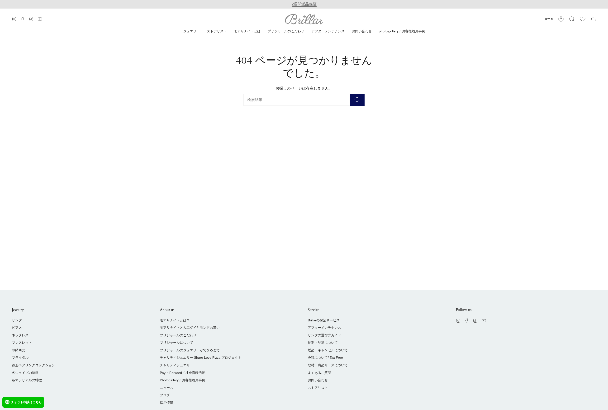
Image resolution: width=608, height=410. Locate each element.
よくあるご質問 (319, 373)
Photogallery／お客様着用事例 (182, 380)
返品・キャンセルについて (328, 350)
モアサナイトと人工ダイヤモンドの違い (190, 327)
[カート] (593, 19)
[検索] (357, 100)
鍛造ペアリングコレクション (33, 365)
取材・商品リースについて (328, 365)
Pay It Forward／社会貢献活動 (182, 373)
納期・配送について (323, 342)
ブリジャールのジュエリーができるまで (190, 350)
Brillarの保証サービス (324, 320)
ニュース (166, 388)
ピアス (17, 327)
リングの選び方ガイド (324, 335)
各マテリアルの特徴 (27, 380)
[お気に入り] (582, 19)
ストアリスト (318, 388)
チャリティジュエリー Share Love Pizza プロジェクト (200, 357)
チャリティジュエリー (176, 365)
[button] (571, 19)
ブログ (165, 395)
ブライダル (20, 357)
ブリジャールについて (176, 342)
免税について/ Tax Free (325, 357)
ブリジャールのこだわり (178, 335)
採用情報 (166, 403)
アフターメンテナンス (324, 327)
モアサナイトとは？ (175, 320)
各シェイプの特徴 (25, 373)
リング (17, 320)
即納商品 (18, 350)
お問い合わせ (318, 380)
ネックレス (20, 335)
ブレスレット (22, 342)
